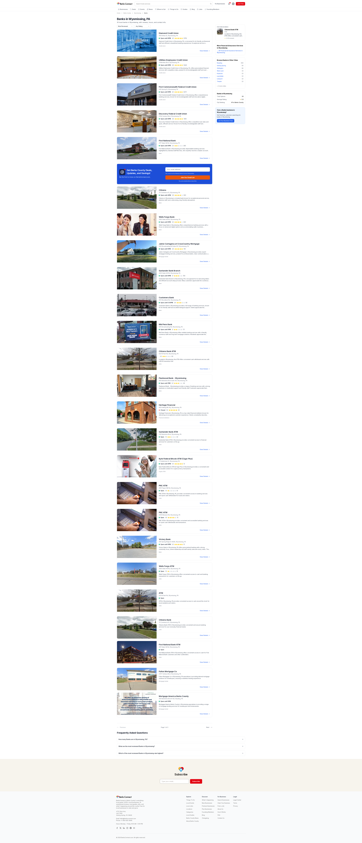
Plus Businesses (207, 809)
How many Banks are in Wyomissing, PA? (181, 739)
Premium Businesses (208, 806)
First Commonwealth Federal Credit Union (177, 87)
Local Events (190, 803)
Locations (189, 809)
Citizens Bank (165, 620)
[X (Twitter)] (120, 828)
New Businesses (207, 803)
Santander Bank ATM (168, 432)
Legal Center (237, 800)
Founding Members (213, 9)
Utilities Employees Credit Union (173, 60)
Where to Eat (161, 9)
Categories (189, 812)
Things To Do (190, 800)
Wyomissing (137, 13)
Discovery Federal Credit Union (173, 114)
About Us (220, 809)
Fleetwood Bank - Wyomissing (172, 378)
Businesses (124, 9)
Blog (193, 9)
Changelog (205, 818)
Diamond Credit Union (169, 33)
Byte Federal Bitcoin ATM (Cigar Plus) (176, 459)
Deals (134, 9)
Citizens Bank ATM (167, 351)
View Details (204, 51)
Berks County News (192, 818)
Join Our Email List (188, 177)
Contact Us (221, 818)
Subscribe (196, 781)
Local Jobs (189, 806)
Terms (235, 803)
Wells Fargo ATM (166, 566)
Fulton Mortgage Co (168, 671)
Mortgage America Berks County (174, 696)
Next (207, 727)
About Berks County (192, 821)
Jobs (200, 9)
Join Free (240, 4)
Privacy (235, 806)
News (151, 9)
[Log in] (233, 4)
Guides (185, 9)
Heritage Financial (167, 405)
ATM (161, 593)
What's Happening (208, 800)
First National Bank (167, 140)
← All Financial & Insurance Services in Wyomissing (230, 51)
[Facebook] (117, 828)
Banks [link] (146, 13)
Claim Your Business (224, 803)
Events (142, 9)
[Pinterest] (131, 828)
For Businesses (220, 4)
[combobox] (125, 26)
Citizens (162, 190)
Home (118, 13)
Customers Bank (166, 297)
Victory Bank (165, 539)
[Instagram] (127, 828)
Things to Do (174, 9)
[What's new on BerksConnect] (229, 4)
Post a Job (221, 806)
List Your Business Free (225, 120)
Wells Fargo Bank (166, 217)
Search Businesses (223, 800)
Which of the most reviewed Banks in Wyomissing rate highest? (181, 753)
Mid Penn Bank (165, 324)
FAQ (219, 815)
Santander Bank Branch (169, 271)
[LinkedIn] (124, 828)
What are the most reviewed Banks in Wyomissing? (181, 746)
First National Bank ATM (169, 644)
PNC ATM (163, 485)
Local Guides (190, 815)
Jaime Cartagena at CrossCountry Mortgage (179, 244)
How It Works (222, 812)
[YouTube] (134, 828)
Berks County (127, 13)
